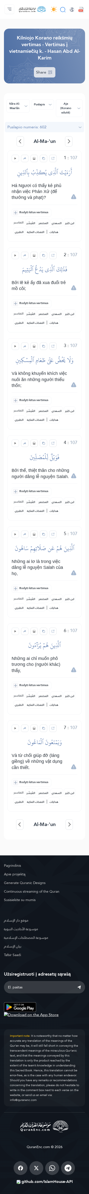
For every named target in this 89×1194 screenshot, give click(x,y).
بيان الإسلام (12, 946)
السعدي (57, 223)
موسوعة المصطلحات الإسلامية (26, 937)
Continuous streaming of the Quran (31, 891)
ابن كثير (69, 223)
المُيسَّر (30, 223)
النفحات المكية (35, 232)
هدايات (54, 232)
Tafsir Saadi (12, 955)
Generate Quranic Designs (24, 883)
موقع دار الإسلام (16, 920)
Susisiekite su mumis (20, 900)
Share (41, 72)
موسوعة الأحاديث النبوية (21, 929)
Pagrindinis (12, 865)
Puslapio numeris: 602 (26, 127)
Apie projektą (14, 874)
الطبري (19, 232)
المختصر (43, 223)
